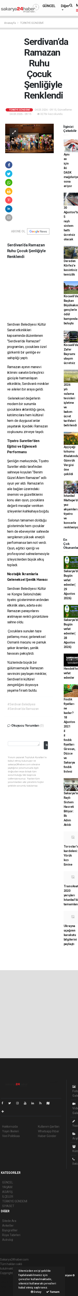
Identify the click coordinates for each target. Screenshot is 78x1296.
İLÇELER (7, 1196)
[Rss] (42, 1103)
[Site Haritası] (50, 1103)
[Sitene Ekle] (4, 1111)
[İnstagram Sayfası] (19, 1103)
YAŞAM (7, 1187)
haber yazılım (9, 1286)
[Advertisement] (36, 294)
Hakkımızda (10, 1126)
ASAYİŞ (7, 1192)
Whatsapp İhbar (48, 1131)
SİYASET (8, 1206)
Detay (37, 1291)
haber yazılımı (9, 1277)
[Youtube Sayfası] (27, 1103)
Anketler (7, 1225)
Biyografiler (10, 1230)
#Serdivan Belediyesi (21, 704)
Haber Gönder (47, 1136)
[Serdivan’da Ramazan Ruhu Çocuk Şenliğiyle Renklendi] (29, 138)
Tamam (54, 1291)
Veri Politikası (11, 1136)
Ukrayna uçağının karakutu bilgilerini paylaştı (70, 935)
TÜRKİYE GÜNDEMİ (32, 22)
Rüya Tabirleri (11, 1235)
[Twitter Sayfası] (11, 1103)
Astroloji (7, 1239)
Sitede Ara (9, 1221)
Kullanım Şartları (48, 1126)
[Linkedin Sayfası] (34, 1103)
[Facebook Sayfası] (4, 1103)
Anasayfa (10, 22)
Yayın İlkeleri (10, 1131)
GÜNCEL (48, 6)
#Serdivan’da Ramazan (23, 709)
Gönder (47, 745)
